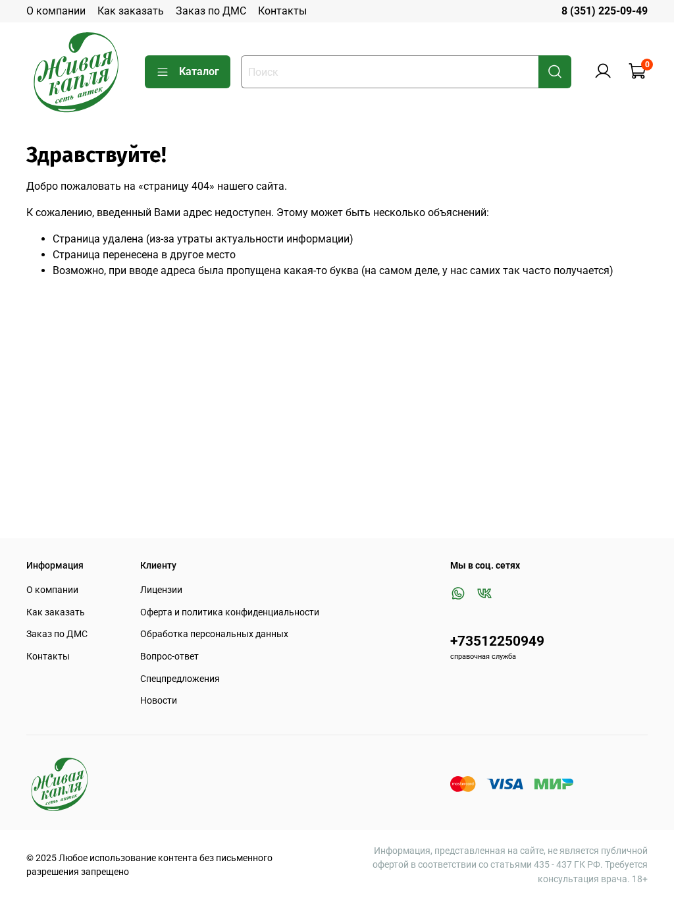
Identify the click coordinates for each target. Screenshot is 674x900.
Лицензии (161, 590)
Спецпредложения (180, 679)
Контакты (282, 11)
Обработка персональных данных (214, 634)
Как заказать (130, 11)
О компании (56, 11)
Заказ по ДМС (211, 11)
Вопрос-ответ (169, 656)
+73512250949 (497, 641)
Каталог (199, 71)
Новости (158, 700)
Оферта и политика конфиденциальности (229, 612)
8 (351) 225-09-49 (604, 11)
